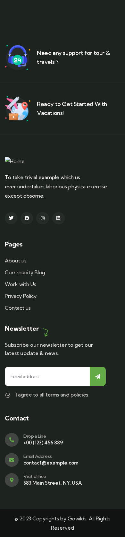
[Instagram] (42, 218)
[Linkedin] (58, 218)
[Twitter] (11, 218)
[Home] (15, 161)
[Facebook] (27, 218)
